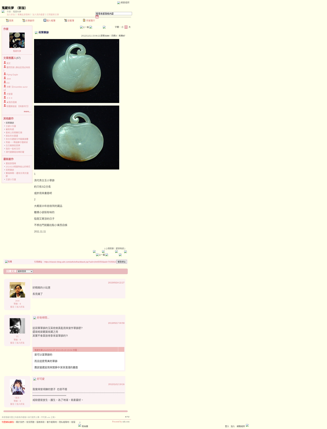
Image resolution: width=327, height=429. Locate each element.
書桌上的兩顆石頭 (14, 132)
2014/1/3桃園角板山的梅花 (18, 167)
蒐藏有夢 (8, 8)
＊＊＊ (9, 98)
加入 (233, 426)
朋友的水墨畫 (12, 136)
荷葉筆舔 (10, 170)
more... (27, 111)
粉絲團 (85, 426)
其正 (8, 63)
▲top (127, 416)
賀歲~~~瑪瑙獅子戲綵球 (17, 142)
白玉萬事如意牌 (13, 145)
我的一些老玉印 (13, 149)
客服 (73, 422)
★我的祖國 (11, 102)
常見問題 (30, 422)
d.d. (8, 83)
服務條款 (40, 422)
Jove (8, 79)
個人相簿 (50, 20)
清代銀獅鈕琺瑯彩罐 (15, 152)
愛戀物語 (120, 248)
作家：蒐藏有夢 (14, 12)
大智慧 (9, 94)
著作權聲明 (52, 422)
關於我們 (20, 422)
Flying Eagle (12, 74)
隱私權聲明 (64, 422)
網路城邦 (125, 2)
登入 (227, 426)
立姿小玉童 (11, 126)
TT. (17, 337)
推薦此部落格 (24, 14)
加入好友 (11, 14)
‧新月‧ (17, 398)
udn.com (125, 421)
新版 (22, 8)
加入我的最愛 (38, 14)
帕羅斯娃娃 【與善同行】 (17, 106)
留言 (12, 307)
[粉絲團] (79, 425)
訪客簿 (70, 20)
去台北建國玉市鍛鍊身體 (17, 139)
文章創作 (30, 20)
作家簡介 (90, 20)
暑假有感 (10, 129)
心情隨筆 (110, 248)
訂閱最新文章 (53, 14)
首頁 (11, 20)
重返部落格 (11, 163)
